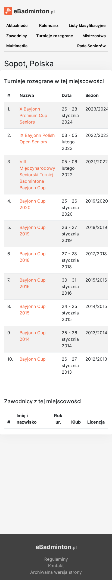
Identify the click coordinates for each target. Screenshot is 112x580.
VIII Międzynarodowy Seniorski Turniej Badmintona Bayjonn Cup (37, 174)
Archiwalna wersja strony (56, 572)
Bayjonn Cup (33, 359)
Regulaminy (56, 559)
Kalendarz (48, 25)
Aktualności (17, 25)
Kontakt (56, 565)
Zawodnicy (16, 35)
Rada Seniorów (91, 45)
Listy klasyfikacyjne (87, 25)
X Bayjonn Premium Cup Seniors (33, 115)
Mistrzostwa (94, 35)
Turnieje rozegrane (54, 35)
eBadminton (33, 11)
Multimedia (16, 45)
